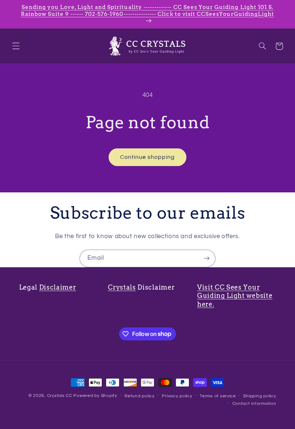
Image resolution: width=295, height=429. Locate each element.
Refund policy (139, 396)
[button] (16, 46)
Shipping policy (259, 396)
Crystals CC (59, 396)
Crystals (122, 287)
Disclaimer (57, 287)
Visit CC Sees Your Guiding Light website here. (235, 295)
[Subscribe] (207, 258)
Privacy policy (177, 396)
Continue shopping (147, 157)
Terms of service (218, 396)
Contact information (254, 404)
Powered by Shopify (95, 396)
